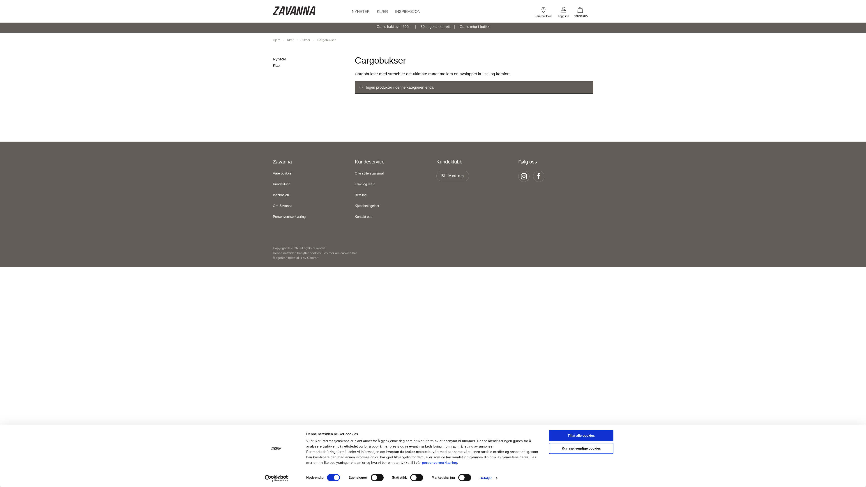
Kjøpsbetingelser (367, 206)
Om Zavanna (282, 206)
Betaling (360, 195)
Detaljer (485, 478)
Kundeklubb (281, 184)
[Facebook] (540, 176)
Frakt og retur (365, 184)
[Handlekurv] (583, 9)
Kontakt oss (363, 216)
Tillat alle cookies (581, 435)
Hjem (277, 40)
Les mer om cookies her (339, 253)
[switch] (377, 477)
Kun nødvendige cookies (581, 448)
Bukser (305, 40)
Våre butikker (283, 173)
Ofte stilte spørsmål (369, 173)
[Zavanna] (294, 11)
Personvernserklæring (289, 216)
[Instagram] (525, 176)
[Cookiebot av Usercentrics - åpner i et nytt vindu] (276, 478)
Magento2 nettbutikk (287, 258)
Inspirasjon (281, 195)
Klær (291, 40)
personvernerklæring (439, 462)
